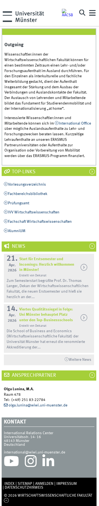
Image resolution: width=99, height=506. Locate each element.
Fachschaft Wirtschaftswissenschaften (40, 222)
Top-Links (23, 171)
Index (9, 484)
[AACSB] (68, 13)
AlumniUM (16, 231)
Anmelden (44, 484)
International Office (75, 123)
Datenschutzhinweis (24, 488)
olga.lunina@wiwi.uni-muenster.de (38, 405)
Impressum (66, 484)
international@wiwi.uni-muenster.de (34, 452)
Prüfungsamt (18, 203)
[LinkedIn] (48, 462)
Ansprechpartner (33, 375)
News (18, 246)
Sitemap (25, 484)
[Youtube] (11, 462)
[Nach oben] (6, 501)
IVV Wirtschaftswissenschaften (33, 212)
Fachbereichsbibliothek (27, 194)
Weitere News (80, 360)
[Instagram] (31, 462)
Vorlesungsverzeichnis (27, 184)
